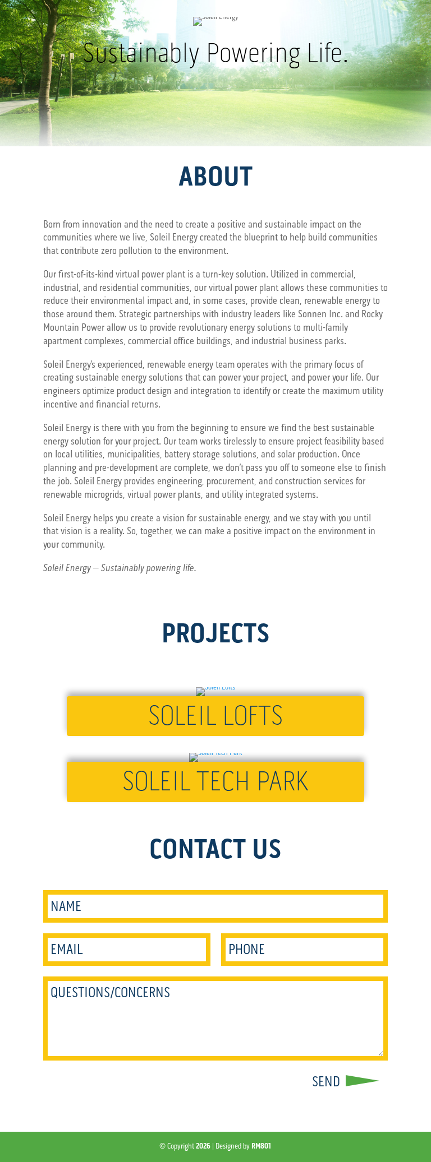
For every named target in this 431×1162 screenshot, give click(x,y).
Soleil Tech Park (215, 781)
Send (326, 1082)
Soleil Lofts (215, 716)
